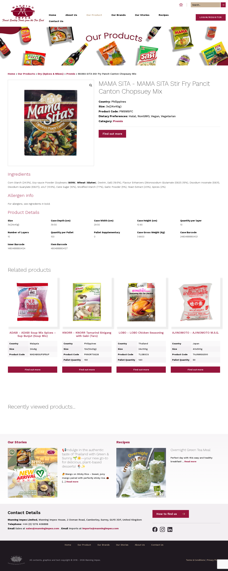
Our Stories (17, 442)
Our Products (26, 73)
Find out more (112, 133)
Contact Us (157, 545)
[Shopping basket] (181, 5)
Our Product (84, 545)
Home (11, 73)
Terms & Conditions (195, 560)
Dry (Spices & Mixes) (51, 73)
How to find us (166, 513)
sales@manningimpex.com (42, 528)
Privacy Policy (213, 560)
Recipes (123, 442)
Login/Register (211, 17)
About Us (140, 545)
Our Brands (103, 545)
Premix (70, 73)
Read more (72, 481)
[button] (91, 85)
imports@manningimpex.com (100, 528)
